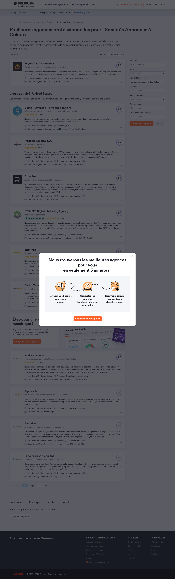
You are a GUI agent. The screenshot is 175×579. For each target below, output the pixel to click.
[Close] (132, 256)
